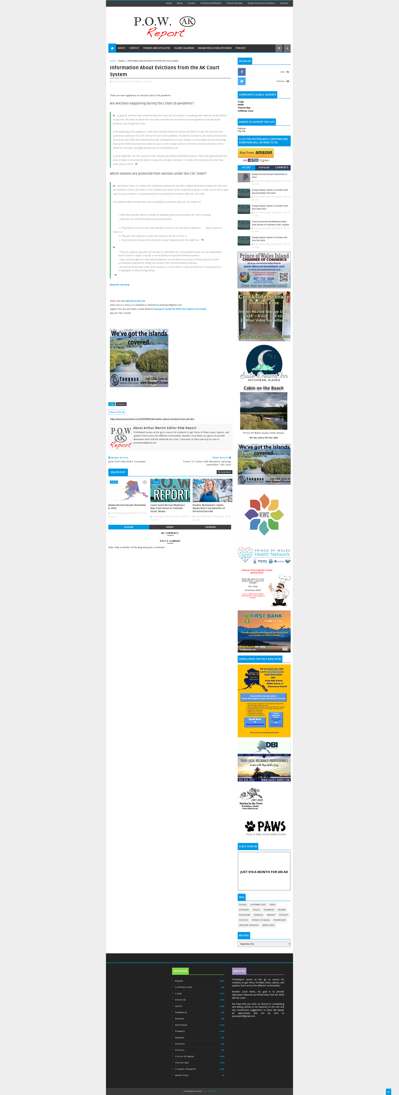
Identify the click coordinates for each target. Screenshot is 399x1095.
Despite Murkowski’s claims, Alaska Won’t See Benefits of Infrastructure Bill (209, 508)
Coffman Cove (258, 905)
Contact (191, 3)
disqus (169, 527)
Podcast (284, 3)
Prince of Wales (261, 920)
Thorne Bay (280, 920)
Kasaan (282, 910)
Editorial (244, 910)
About (180, 3)
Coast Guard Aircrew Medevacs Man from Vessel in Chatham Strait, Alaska (167, 508)
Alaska (121, 60)
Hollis (256, 910)
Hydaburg (269, 910)
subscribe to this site (135, 300)
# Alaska (121, 404)
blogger (128, 527)
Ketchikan (244, 915)
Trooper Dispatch (249, 925)
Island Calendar (234, 3)
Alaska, (149, 81)
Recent (246, 167)
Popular (264, 167)
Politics (243, 920)
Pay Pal (241, 131)
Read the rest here (119, 284)
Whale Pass (268, 925)
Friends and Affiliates (210, 3)
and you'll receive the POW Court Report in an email (180, 308)
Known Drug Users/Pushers (261, 3)
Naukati (271, 915)
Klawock (258, 915)
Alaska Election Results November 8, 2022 (127, 507)
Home (169, 3)
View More (226, 472)
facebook (210, 527)
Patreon (242, 128)
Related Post (118, 472)
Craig (272, 905)
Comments (281, 167)
